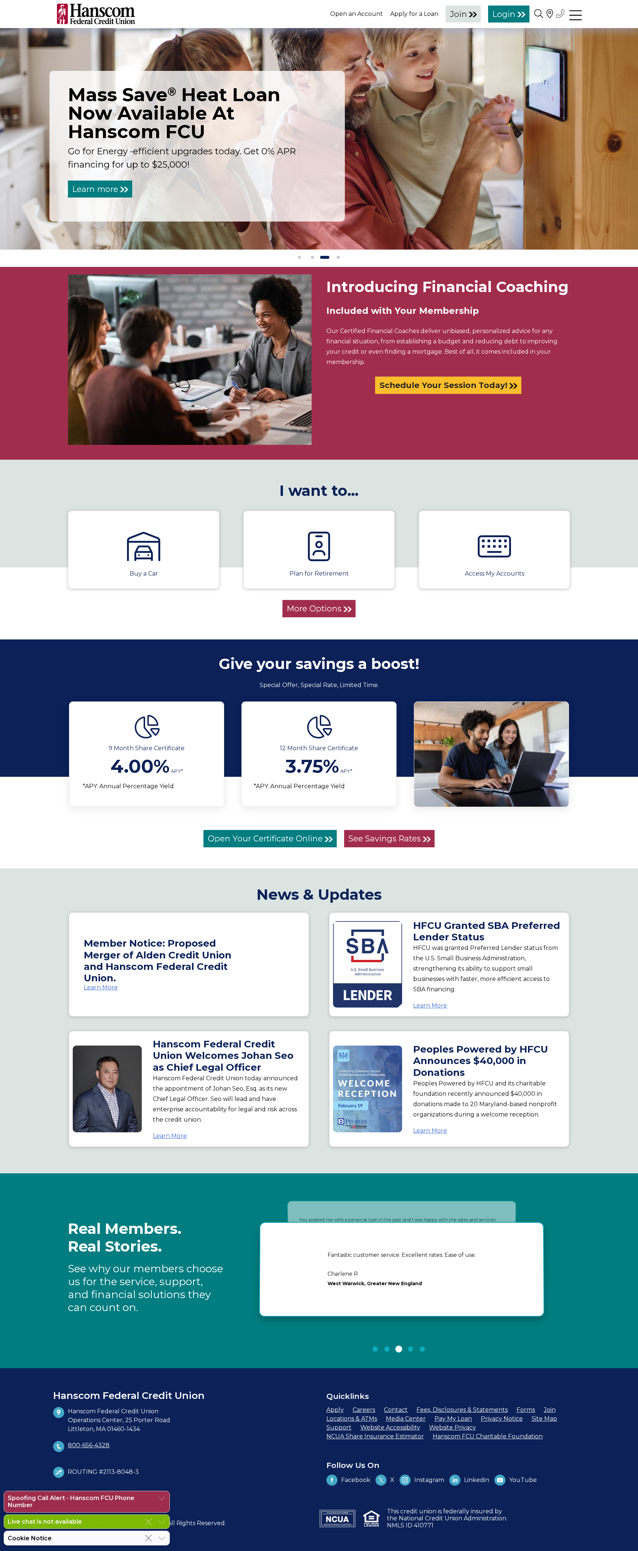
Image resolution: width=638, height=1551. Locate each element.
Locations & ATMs (351, 1418)
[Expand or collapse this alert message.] (161, 1498)
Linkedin (476, 1479)
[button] (375, 1349)
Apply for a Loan (414, 13)
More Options (314, 608)
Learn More (101, 987)
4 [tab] (338, 258)
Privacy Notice (502, 1418)
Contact (396, 1409)
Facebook (355, 1479)
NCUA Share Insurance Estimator (375, 1436)
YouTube (523, 1479)
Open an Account (356, 13)
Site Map (544, 1418)
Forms (526, 1409)
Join (458, 14)
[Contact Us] (561, 13)
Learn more (95, 189)
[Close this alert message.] (148, 1522)
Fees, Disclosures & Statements (462, 1409)
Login (504, 14)
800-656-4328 (89, 1445)
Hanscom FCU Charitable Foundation (488, 1436)
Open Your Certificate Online (265, 838)
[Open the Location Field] (549, 13)
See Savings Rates (385, 838)
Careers (364, 1409)
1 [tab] (299, 258)
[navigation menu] (575, 13)
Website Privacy (452, 1427)
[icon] (146, 727)
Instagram (429, 1479)
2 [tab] (312, 258)
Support (338, 1427)
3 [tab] (321, 258)
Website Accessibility (390, 1427)
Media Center (406, 1418)
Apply (335, 1409)
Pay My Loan (453, 1418)
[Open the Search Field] (538, 13)
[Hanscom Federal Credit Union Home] (96, 14)
